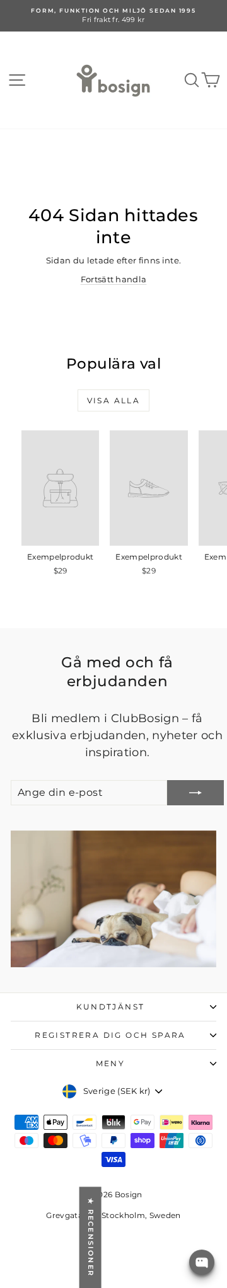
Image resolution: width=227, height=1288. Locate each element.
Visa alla (114, 400)
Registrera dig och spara (110, 1035)
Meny (110, 1063)
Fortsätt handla (114, 279)
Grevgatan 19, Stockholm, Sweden (113, 1215)
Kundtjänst (110, 1006)
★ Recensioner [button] (90, 1237)
